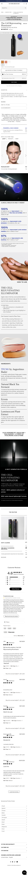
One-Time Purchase (15, 74)
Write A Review (15, 589)
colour (5, 632)
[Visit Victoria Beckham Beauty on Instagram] (10, 862)
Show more (11, 632)
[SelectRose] (6, 62)
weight (9, 628)
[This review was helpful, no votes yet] (20, 673)
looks (14, 628)
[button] (26, 3)
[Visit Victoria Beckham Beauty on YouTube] (17, 862)
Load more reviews (14, 791)
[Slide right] (25, 129)
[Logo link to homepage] (14, 3)
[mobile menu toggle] (2, 3)
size (5, 628)
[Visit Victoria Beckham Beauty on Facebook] (12, 862)
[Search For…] (25, 8)
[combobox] (13, 8)
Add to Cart (3, 557)
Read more (3, 101)
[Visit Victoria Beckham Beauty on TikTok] (14, 862)
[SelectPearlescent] (9, 62)
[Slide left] (3, 129)
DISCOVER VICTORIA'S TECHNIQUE (14, 70)
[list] (14, 129)
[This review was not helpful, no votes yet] (22, 673)
